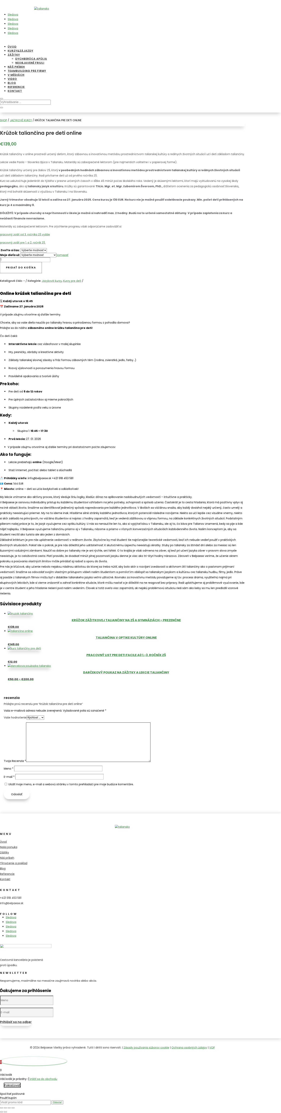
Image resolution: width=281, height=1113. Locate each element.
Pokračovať (12, 1085)
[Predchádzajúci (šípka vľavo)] (1, 1111)
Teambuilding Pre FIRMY (27, 71)
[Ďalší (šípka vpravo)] (5, 1111)
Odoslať (16, 794)
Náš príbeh (16, 67)
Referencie (16, 87)
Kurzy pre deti (72, 281)
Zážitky (4, 852)
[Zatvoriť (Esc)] (13, 1107)
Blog (12, 83)
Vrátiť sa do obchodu (43, 1079)
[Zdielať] (9, 1107)
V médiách (16, 75)
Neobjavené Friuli (29, 63)
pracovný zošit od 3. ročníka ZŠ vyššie (25, 234)
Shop (3, 120)
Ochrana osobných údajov (189, 1047)
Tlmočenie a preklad (13, 863)
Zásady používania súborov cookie (146, 1047)
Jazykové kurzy (21, 120)
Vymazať (62, 255)
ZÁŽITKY (14, 55)
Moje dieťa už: (10, 255)
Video (12, 79)
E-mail (9, 777)
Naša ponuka (8, 847)
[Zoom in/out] (1, 1107)
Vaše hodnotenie (15, 717)
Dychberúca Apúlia (31, 59)
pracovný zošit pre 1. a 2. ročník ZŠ (23, 242)
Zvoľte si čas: (10, 250)
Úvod (12, 47)
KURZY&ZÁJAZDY (20, 51)
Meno (8, 769)
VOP (212, 1047)
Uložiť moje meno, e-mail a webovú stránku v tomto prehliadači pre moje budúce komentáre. (71, 784)
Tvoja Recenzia (15, 761)
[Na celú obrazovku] (5, 1107)
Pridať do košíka (21, 267)
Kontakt (15, 91)
